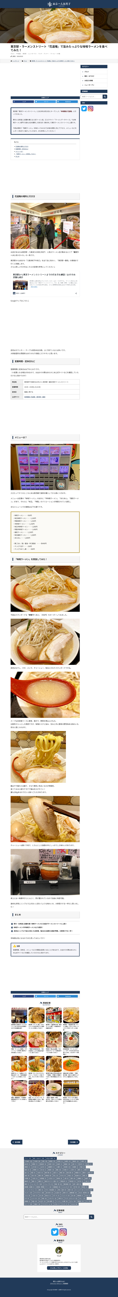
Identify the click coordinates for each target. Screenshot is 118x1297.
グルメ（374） (28, 1158)
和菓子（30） (37, 1204)
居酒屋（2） (28, 1201)
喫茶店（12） (81, 1201)
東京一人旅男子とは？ (59, 1281)
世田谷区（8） (43, 1164)
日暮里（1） (80, 1178)
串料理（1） (80, 1195)
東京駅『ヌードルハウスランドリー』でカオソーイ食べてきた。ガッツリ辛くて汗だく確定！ (36, 1075)
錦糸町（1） (28, 1181)
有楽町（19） (51, 1170)
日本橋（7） (66, 1170)
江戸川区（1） (35, 1167)
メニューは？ (19, 151)
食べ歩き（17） (50, 1193)
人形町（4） (74, 1170)
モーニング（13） (79, 1190)
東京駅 (24, 53)
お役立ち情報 (89, 80)
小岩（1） (87, 1181)
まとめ (17, 156)
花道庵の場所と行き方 (21, 146)
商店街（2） (85, 1187)
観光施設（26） (68, 1184)
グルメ (12, 53)
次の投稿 (72, 1142)
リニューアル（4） (48, 1184)
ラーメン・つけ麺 (55, 53)
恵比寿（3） (78, 1175)
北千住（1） (81, 1181)
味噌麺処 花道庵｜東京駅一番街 (34, 397)
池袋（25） (27, 1175)
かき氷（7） (57, 1204)
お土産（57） (58, 1193)
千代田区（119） (29, 1161)
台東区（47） (68, 1161)
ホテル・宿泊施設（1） (51, 1190)
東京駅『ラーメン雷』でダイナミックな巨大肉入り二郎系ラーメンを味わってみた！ (36, 1026)
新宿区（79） (52, 1161)
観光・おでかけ (89, 76)
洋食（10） (44, 1198)
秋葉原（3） (76, 1167)
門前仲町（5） (72, 1181)
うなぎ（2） (35, 1195)
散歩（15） (71, 1190)
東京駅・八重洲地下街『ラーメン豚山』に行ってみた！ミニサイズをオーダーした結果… (71, 1027)
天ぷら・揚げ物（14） (84, 1193)
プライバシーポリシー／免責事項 (59, 1283)
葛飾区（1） (28, 1167)
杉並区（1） (60, 1164)
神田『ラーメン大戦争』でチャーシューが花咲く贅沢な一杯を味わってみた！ (19, 1050)
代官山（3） (71, 1175)
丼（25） (42, 1195)
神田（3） (82, 1167)
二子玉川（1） (51, 1178)
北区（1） (74, 1164)
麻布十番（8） (48, 1172)
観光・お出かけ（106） (39, 1158)
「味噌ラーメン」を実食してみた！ (25, 154)
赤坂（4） (33, 1172)
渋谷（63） (34, 1175)
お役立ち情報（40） (51, 1158)
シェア (24, 101)
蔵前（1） (34, 1181)
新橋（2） (86, 1170)
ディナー (46, 53)
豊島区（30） (67, 1164)
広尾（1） (55, 1172)
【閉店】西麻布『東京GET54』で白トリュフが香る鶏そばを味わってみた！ (54, 1099)
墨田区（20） (76, 1161)
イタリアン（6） (53, 1198)
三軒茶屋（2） (43, 1178)
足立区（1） (89, 1164)
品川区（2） (28, 1164)
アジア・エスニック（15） (71, 1198)
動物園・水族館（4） (30, 1187)
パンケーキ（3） (66, 1204)
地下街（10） (77, 1187)
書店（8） (41, 1190)
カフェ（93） (73, 1201)
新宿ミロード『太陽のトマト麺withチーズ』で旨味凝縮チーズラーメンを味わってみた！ (19, 1075)
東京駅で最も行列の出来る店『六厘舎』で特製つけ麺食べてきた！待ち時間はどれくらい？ (53, 1075)
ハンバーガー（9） (35, 1198)
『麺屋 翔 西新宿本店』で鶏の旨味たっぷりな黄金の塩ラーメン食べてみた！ (36, 1050)
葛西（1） (27, 1184)
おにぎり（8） (42, 1201)
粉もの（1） (48, 1195)
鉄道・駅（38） (59, 1184)
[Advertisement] (45, 78)
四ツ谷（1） (44, 1170)
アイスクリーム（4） (47, 1204)
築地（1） (80, 1170)
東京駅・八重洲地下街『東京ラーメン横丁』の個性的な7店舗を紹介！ (53, 1026)
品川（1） (27, 1172)
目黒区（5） (35, 1164)
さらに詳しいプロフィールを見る (59, 1268)
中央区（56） (37, 1161)
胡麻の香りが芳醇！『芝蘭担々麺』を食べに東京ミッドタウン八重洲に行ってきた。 (71, 1075)
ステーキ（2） (56, 1195)
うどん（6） (28, 1195)
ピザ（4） (27, 1198)
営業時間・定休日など (21, 149)
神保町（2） (36, 1170)
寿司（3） (65, 1193)
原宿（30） (41, 1175)
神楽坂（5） (78, 1172)
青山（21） (56, 1175)
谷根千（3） (88, 1178)
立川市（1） (44, 1167)
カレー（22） (82, 1198)
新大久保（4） (70, 1172)
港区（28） (45, 1161)
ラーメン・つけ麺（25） (62, 1201)
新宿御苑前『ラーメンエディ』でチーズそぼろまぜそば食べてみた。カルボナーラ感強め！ (71, 1051)
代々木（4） (63, 1175)
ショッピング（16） (67, 1187)
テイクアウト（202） (39, 1193)
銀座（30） (59, 1170)
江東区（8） (84, 1161)
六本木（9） (40, 1172)
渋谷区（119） (51, 1164)
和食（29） (35, 1201)
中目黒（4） (28, 1178)
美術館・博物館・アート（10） (44, 1187)
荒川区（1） (82, 1164)
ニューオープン (32, 53)
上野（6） (66, 1178)
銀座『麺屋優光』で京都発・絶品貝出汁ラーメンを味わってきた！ (19, 1099)
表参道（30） (48, 1175)
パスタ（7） (88, 1195)
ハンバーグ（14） (65, 1195)
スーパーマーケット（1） (31, 1190)
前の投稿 (17, 1142)
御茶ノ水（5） (28, 1170)
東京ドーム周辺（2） (88, 1172)
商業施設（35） (57, 1187)
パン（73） (88, 1201)
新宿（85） (62, 1172)
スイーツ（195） (29, 1204)
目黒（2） (85, 1175)
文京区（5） (60, 1161)
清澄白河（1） (64, 1181)
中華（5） (60, 1198)
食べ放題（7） (51, 1201)
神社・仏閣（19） (62, 1190)
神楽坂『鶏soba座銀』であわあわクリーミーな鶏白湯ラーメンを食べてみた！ (53, 1050)
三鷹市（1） (60, 1167)
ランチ (40, 53)
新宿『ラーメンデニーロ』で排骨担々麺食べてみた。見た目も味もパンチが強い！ (36, 1099)
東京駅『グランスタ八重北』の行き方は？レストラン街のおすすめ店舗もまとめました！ (71, 1100)
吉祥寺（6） (60, 1178)
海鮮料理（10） (73, 1193)
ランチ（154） (89, 1190)
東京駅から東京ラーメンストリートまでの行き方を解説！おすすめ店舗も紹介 (19, 1026)
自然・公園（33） (77, 1184)
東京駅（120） (67, 1167)
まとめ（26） (74, 1204)
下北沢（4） (35, 1178)
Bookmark (68, 101)
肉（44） (74, 1195)
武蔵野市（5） (51, 1167)
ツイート (46, 101)
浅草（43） (73, 1178)
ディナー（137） (29, 1193)
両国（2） (40, 1181)
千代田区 (18, 53)
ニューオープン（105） (37, 1184)
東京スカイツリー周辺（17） (52, 1181)
